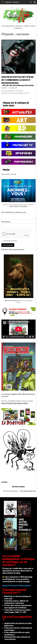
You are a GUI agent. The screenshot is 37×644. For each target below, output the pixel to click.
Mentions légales (18, 486)
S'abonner (8, 2)
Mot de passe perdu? (16, 249)
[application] (18, 329)
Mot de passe (6, 222)
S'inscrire (4, 249)
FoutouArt (4, 88)
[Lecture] (4, 337)
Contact (4, 482)
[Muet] (30, 337)
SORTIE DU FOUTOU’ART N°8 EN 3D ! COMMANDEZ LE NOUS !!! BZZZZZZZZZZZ (17, 80)
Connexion (16, 2)
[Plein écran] (33, 337)
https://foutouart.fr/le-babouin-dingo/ (14, 403)
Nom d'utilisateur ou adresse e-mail (13, 212)
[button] (34, 2)
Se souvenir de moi (10, 241)
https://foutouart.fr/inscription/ (18, 206)
